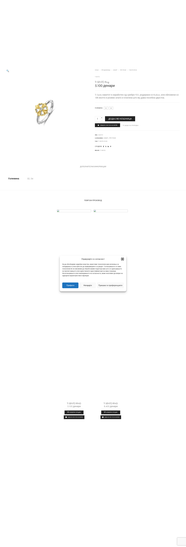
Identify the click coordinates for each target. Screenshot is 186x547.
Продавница (105, 70)
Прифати (70, 285)
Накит (115, 70)
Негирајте (88, 285)
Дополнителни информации (93, 167)
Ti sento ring (102, 141)
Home (97, 70)
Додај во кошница (120, 118)
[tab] (93, 166)
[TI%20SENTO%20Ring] (103, 146)
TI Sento (97, 77)
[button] (122, 259)
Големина (98, 108)
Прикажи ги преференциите (110, 285)
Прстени (123, 70)
